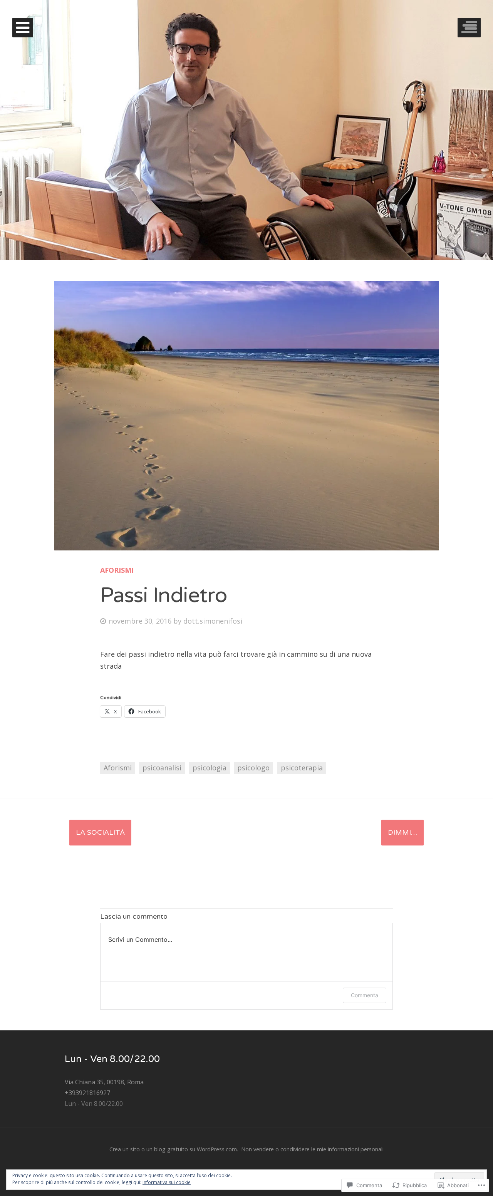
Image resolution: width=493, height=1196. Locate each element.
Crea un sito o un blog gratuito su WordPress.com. (173, 1149)
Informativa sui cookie (167, 1182)
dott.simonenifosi (212, 621)
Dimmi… (402, 832)
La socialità (100, 832)
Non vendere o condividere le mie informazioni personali (312, 1149)
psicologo (253, 767)
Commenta (364, 995)
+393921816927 (87, 1093)
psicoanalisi (162, 767)
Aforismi (117, 570)
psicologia (209, 767)
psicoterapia (302, 767)
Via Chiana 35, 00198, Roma (104, 1082)
